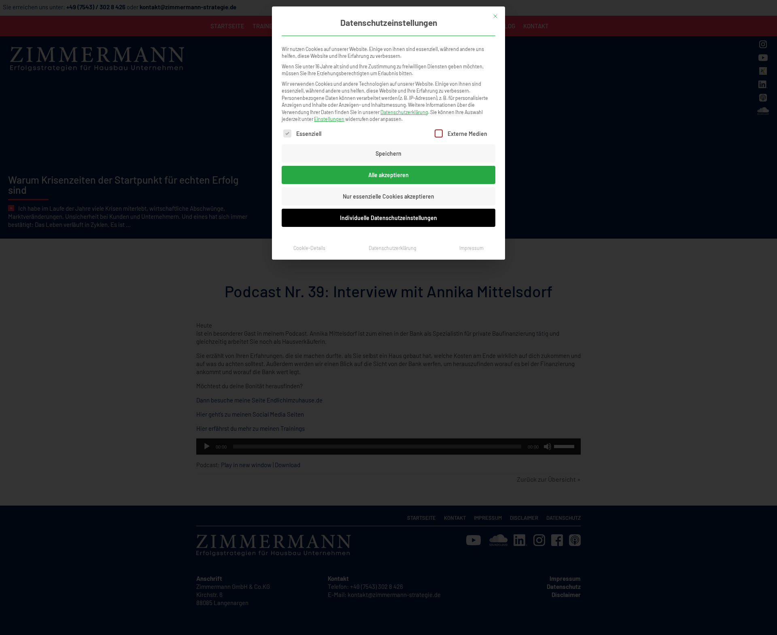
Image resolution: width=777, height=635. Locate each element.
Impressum (471, 248)
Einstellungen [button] (329, 119)
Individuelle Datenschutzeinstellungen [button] (388, 217)
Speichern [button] (388, 153)
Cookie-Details (309, 248)
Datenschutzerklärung (404, 112)
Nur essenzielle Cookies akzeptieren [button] (388, 196)
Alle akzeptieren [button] (388, 174)
